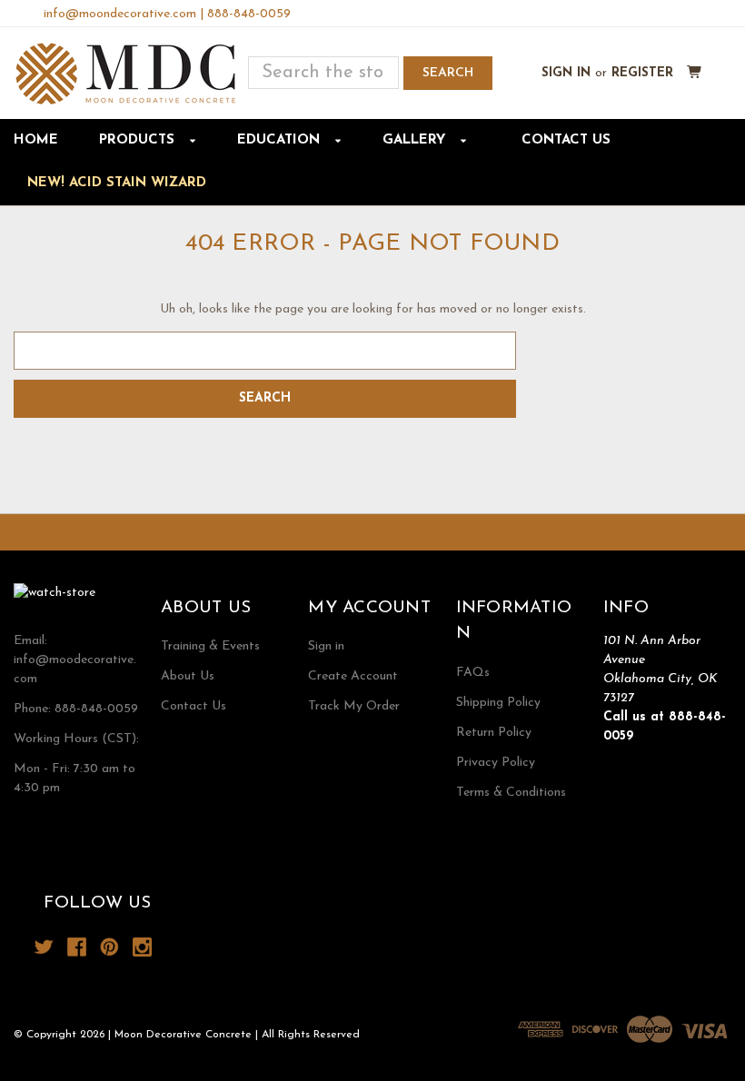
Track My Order (354, 706)
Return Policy (493, 732)
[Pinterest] (109, 947)
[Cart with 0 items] (694, 73)
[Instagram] (142, 947)
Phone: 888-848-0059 (76, 709)
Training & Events (210, 646)
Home (36, 140)
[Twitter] (44, 947)
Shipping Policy (498, 702)
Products (139, 140)
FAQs (473, 672)
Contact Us (566, 140)
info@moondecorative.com (120, 14)
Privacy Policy (495, 762)
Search (447, 73)
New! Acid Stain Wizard (116, 183)
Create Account (353, 676)
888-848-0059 (249, 14)
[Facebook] (76, 947)
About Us (187, 676)
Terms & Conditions (511, 792)
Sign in (566, 73)
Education (280, 140)
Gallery (416, 140)
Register (642, 73)
